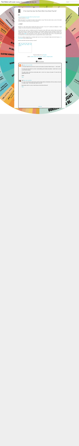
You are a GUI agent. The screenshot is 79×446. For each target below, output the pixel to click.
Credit (33, 4)
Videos (30, 4)
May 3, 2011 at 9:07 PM (27, 80)
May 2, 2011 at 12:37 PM (28, 64)
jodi (22, 80)
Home (8, 4)
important (40, 56)
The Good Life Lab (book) (19, 4)
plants (51, 56)
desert (35, 56)
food (37, 56)
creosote (31, 56)
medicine (44, 56)
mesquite (48, 56)
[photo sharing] (18, 15)
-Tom (22, 64)
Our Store (26, 4)
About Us (11, 4)
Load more (40, 106)
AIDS (25, 33)
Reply (22, 76)
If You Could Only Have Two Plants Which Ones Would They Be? (40, 11)
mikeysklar (27, 18)
